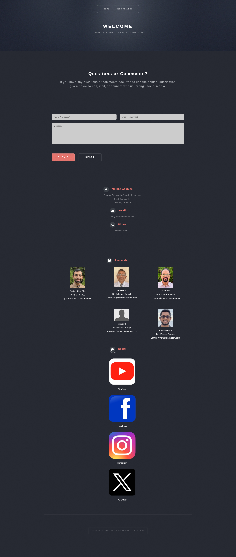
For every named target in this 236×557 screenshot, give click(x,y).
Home (107, 9)
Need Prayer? (124, 9)
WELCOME (118, 26)
